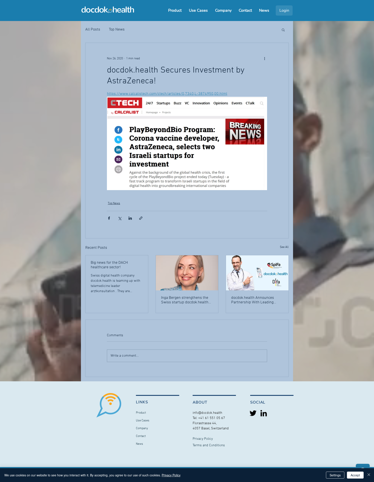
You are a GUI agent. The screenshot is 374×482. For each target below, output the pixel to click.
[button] (283, 29)
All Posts (92, 29)
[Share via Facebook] (109, 218)
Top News (117, 29)
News (139, 444)
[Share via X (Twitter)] (120, 218)
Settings (335, 475)
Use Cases (142, 420)
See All (284, 247)
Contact (141, 436)
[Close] (368, 475)
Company (142, 428)
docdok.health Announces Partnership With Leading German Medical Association (254, 300)
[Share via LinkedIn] (130, 218)
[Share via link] (141, 218)
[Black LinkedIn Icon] (263, 413)
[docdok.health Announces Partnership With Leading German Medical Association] (257, 272)
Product (141, 413)
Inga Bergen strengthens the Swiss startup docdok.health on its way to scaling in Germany (184, 300)
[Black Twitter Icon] (253, 413)
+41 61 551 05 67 (211, 418)
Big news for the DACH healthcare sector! (109, 265)
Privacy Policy (171, 475)
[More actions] (264, 58)
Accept (355, 475)
